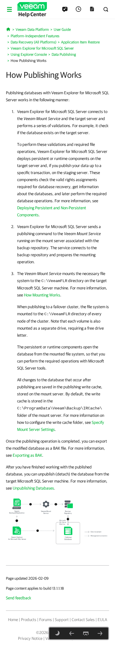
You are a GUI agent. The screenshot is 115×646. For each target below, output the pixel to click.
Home (13, 619)
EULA (102, 619)
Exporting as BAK (27, 455)
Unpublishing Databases (33, 488)
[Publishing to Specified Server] (100, 633)
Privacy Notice (30, 638)
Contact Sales (83, 619)
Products (28, 619)
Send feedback (18, 598)
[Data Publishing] (71, 633)
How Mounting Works (42, 295)
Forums (45, 619)
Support (62, 619)
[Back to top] (85, 633)
